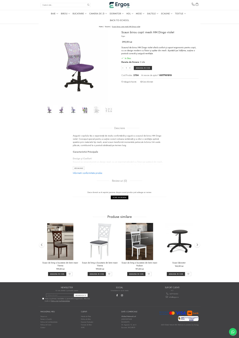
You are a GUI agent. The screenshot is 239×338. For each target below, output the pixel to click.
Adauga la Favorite (129, 82)
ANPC (83, 327)
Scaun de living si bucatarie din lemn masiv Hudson (139, 264)
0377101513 (173, 294)
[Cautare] (88, 5)
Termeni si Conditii (46, 319)
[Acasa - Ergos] (119, 5)
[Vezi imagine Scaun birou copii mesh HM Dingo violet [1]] (61, 110)
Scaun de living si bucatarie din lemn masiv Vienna (60, 264)
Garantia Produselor (87, 322)
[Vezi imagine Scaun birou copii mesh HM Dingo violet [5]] (109, 110)
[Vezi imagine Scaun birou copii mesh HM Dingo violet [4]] (97, 110)
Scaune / (108, 27)
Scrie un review (119, 197)
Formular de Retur (86, 325)
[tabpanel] (79, 67)
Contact (42, 327)
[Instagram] (122, 295)
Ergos (123, 36)
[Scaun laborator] (179, 241)
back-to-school (119, 20)
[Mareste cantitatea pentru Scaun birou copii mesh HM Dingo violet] (130, 68)
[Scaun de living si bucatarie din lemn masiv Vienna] (60, 241)
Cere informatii (147, 82)
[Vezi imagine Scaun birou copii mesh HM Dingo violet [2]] (73, 110)
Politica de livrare (45, 325)
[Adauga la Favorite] (69, 274)
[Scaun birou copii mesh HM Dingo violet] (79, 67)
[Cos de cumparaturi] (197, 4)
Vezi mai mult (78, 168)
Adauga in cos (143, 68)
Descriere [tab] (119, 128)
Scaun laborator (179, 262)
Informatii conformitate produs (87, 173)
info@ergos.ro (174, 297)
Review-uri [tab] (119, 181)
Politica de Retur (86, 319)
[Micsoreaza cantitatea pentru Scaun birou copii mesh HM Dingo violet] (122, 68)
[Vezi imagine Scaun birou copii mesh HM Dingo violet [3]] (85, 110)
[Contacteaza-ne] (193, 4)
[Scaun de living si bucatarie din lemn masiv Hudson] (139, 241)
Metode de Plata (86, 316)
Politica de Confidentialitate (60, 301)
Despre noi (43, 316)
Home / (101, 27)
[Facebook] (117, 295)
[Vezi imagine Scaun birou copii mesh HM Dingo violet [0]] (49, 110)
